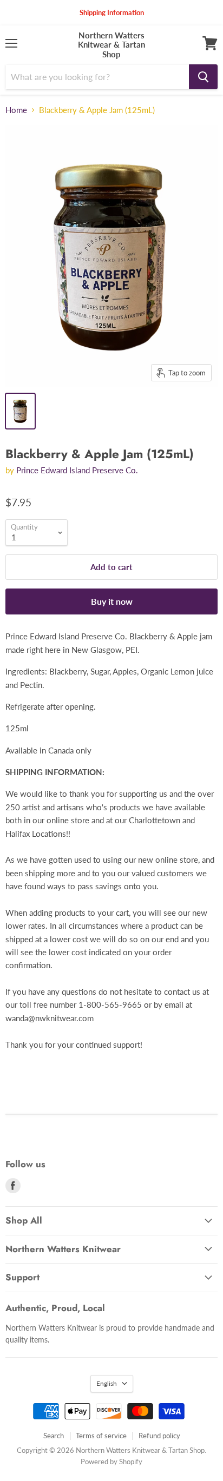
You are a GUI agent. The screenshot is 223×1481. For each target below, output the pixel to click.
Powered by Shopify (111, 1461)
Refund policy (159, 1435)
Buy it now (112, 601)
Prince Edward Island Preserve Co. (77, 470)
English (106, 1383)
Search (53, 1435)
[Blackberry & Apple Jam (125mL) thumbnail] (20, 411)
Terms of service (101, 1435)
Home (16, 110)
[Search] (203, 76)
